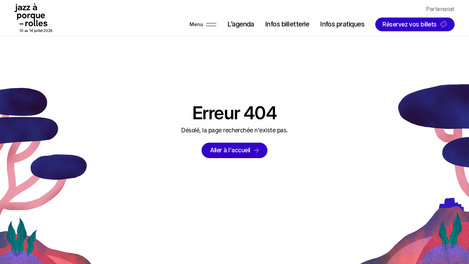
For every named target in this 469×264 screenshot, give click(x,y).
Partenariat (440, 9)
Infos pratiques (342, 24)
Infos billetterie (287, 24)
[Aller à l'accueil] (234, 150)
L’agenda (240, 24)
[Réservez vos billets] (415, 24)
